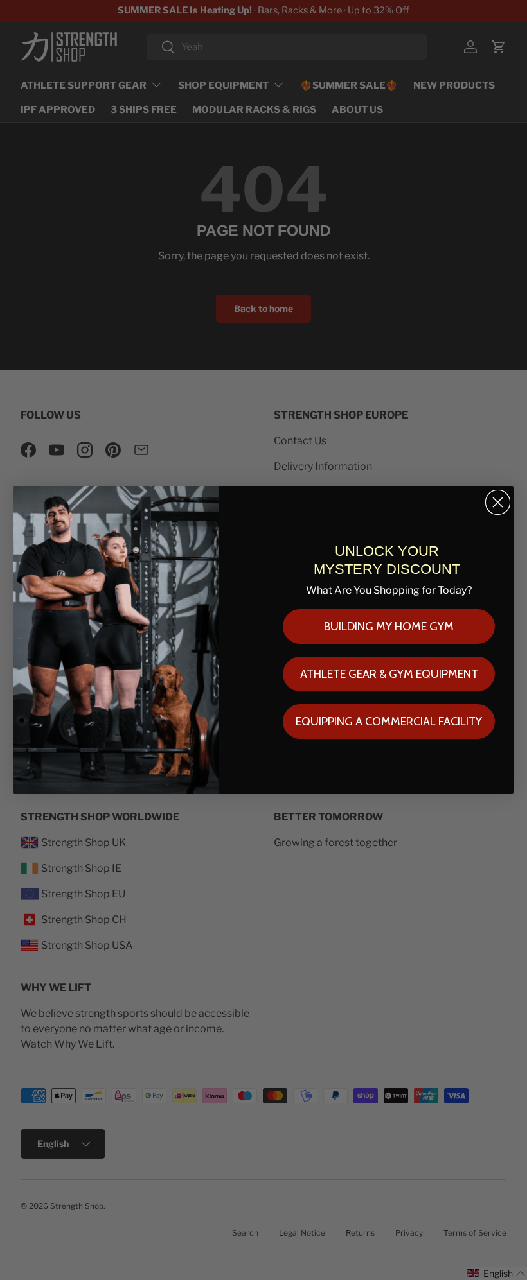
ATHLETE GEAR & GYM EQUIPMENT (389, 674)
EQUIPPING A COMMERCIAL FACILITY (389, 721)
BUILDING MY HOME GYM (389, 626)
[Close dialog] (498, 502)
